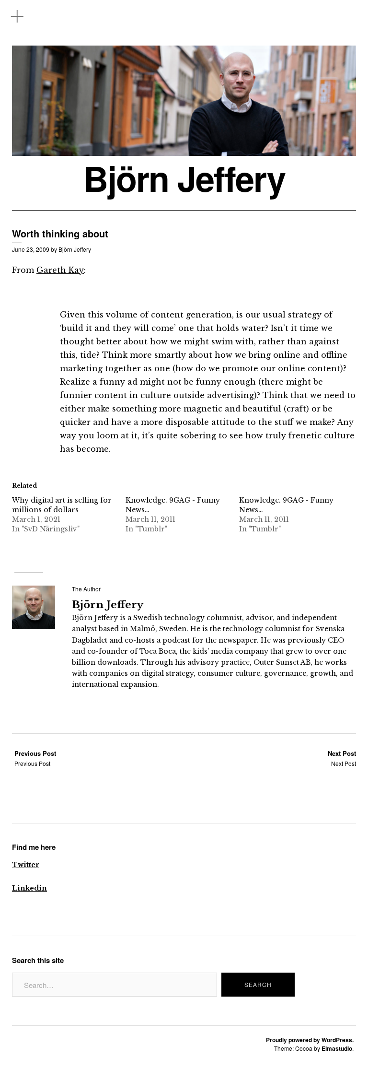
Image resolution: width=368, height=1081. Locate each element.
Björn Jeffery (184, 178)
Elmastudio (337, 1048)
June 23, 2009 (30, 249)
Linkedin (29, 888)
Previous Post (35, 758)
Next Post (342, 758)
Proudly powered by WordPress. (310, 1039)
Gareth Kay (60, 270)
